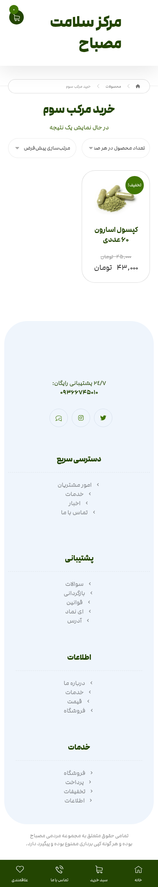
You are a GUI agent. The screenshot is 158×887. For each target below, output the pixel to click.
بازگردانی (74, 593)
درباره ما (74, 683)
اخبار (75, 503)
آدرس (74, 620)
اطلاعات (74, 800)
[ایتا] (58, 418)
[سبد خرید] (16, 17)
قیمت (74, 701)
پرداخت (74, 782)
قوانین (74, 602)
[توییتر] (103, 418)
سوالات (74, 584)
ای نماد (74, 611)
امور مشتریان (75, 485)
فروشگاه (75, 710)
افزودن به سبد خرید (113, 215)
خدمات (74, 494)
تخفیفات (75, 791)
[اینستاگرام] (81, 418)
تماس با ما (74, 512)
